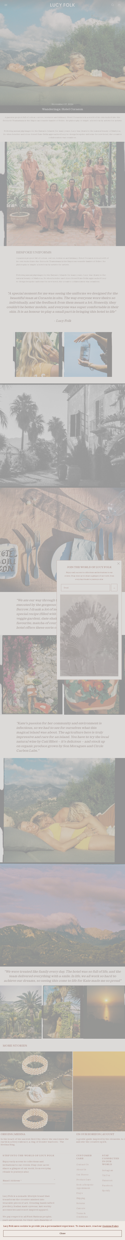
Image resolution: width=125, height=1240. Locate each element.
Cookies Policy (110, 1226)
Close (63, 1233)
